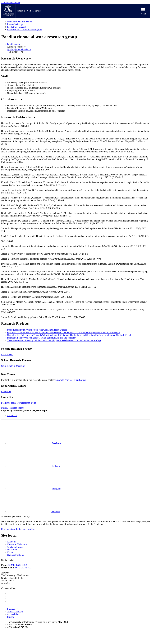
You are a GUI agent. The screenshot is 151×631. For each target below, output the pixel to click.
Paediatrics (6, 391)
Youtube (55, 511)
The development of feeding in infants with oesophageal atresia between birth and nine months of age (54, 340)
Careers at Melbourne (17, 544)
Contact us (12, 415)
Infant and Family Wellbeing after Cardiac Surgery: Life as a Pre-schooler (41, 337)
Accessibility (13, 614)
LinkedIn (55, 466)
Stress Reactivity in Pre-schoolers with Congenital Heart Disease (37, 329)
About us (11, 541)
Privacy (10, 617)
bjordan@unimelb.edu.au (19, 49)
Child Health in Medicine (13, 366)
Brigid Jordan (13, 44)
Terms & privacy (15, 611)
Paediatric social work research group (18, 403)
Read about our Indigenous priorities (18, 529)
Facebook (56, 443)
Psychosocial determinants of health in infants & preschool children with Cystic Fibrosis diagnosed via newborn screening (63, 332)
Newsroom (12, 549)
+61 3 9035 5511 (23, 567)
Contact (10, 552)
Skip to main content (10, 2)
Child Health (7, 354)
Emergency (12, 609)
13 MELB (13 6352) (17, 565)
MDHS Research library (12, 408)
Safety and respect (15, 547)
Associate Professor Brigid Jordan (71, 380)
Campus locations (15, 555)
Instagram (56, 488)
